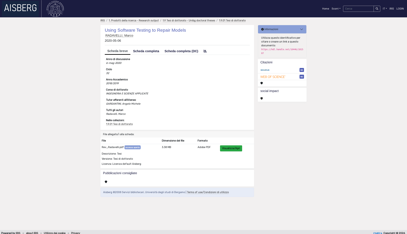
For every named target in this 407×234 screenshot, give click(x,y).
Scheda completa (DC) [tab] (181, 51)
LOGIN (400, 8)
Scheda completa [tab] (146, 51)
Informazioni (271, 29)
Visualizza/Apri (231, 148)
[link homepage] (21, 8)
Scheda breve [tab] (117, 51)
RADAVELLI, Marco (119, 35)
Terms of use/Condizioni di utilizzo (208, 192)
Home (325, 8)
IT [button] (384, 8)
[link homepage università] (55, 8)
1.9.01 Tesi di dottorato (232, 20)
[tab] (205, 51)
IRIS (392, 8)
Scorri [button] (335, 8)
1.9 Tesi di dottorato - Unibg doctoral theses (189, 20)
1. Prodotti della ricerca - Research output (134, 20)
